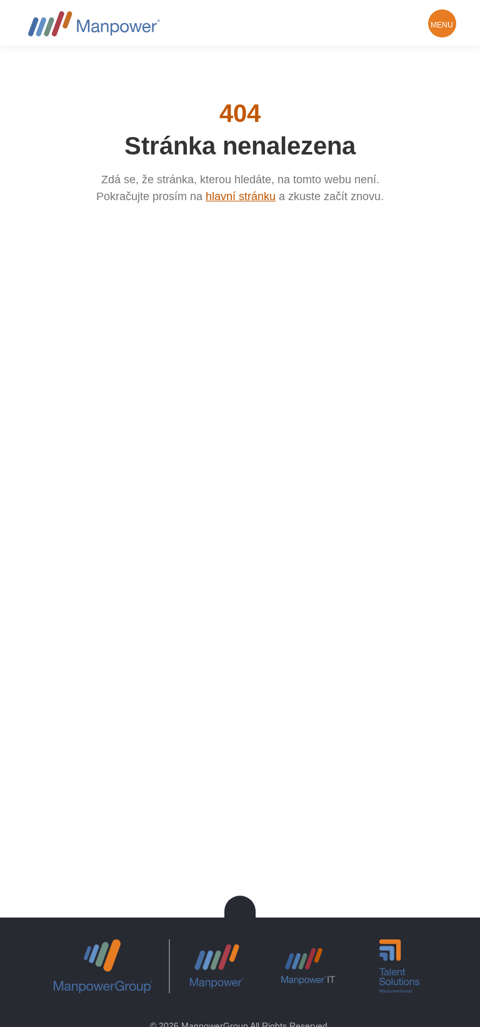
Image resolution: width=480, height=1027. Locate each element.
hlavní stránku (241, 196)
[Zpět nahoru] (240, 911)
